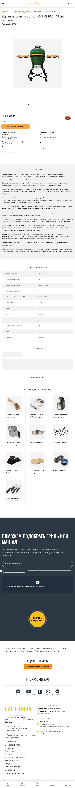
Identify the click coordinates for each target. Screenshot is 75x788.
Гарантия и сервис (14, 773)
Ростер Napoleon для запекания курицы (36, 444)
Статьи (8, 754)
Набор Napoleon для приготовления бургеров (60, 472)
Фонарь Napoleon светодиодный (60, 416)
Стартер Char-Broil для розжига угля (13, 444)
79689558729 (49, 695)
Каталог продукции (15, 757)
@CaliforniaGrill (30, 695)
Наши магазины (13, 761)
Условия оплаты (13, 767)
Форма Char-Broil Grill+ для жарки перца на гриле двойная (36, 416)
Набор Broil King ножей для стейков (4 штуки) (13, 500)
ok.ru (39, 695)
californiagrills (19, 695)
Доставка (10, 770)
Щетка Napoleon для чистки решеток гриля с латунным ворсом (13, 416)
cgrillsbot (58, 695)
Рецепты (9, 751)
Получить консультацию (37, 619)
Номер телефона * (12, 564)
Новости (9, 748)
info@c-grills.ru (37, 679)
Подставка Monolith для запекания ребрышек (60, 444)
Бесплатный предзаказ (15, 126)
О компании (11, 742)
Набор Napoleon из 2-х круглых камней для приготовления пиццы (36, 472)
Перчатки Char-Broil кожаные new (13, 472)
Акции (8, 764)
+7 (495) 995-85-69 (53, 706)
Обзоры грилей (13, 745)
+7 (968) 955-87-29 (54, 708)
